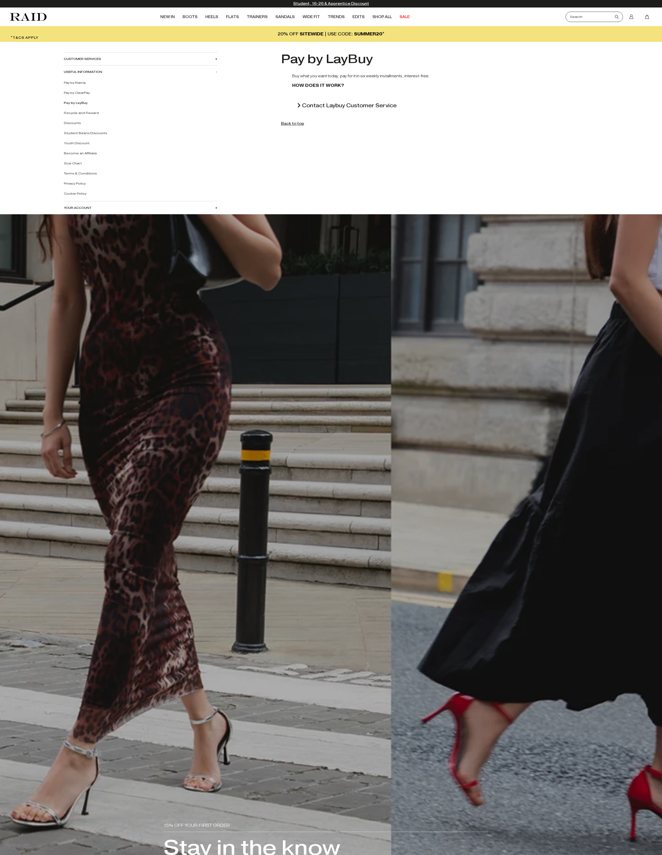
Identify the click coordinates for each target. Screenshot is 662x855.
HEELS (211, 17)
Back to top (292, 124)
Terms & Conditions (80, 173)
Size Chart (73, 163)
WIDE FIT (311, 17)
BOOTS (190, 17)
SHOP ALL (382, 17)
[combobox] (592, 16)
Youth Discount (76, 143)
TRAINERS (257, 17)
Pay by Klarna (75, 83)
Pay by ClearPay (77, 93)
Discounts (72, 123)
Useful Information (83, 72)
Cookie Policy (75, 193)
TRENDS (336, 17)
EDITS (358, 17)
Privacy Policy (75, 183)
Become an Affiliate (80, 153)
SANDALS (285, 17)
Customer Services (82, 59)
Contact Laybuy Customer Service (349, 105)
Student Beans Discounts (85, 133)
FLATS (232, 17)
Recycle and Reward (81, 113)
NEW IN (167, 17)
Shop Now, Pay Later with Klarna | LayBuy (331, 4)
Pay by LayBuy (76, 103)
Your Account (78, 208)
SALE (405, 17)
